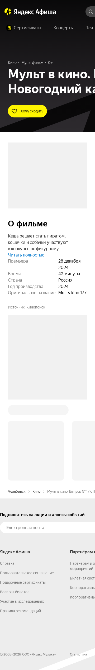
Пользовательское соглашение (27, 493)
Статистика (78, 574)
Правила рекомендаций (20, 531)
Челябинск (17, 412)
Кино (36, 412)
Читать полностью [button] (26, 255)
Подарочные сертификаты (23, 502)
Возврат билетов (15, 512)
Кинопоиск (35, 307)
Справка (7, 483)
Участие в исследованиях (22, 521)
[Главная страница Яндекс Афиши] (7, 11)
